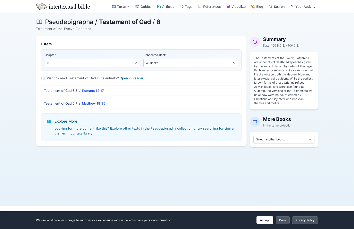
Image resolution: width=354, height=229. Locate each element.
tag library (84, 133)
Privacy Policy (305, 220)
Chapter (50, 55)
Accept (265, 220)
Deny (282, 220)
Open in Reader (131, 78)
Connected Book (154, 55)
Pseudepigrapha (69, 21)
